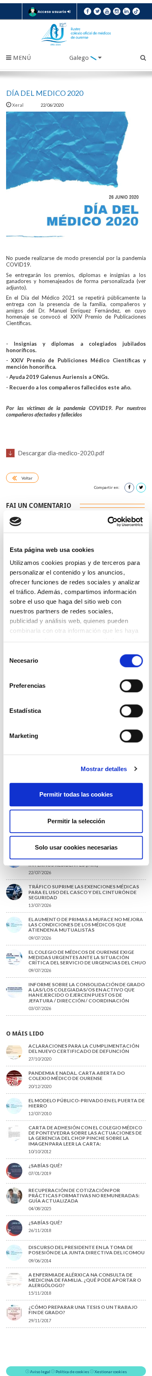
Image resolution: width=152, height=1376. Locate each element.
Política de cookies (72, 1371)
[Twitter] (97, 11)
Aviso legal (40, 1371)
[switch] (131, 685)
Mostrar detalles (104, 768)
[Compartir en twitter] (141, 487)
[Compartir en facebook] (129, 487)
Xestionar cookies (110, 1371)
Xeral (17, 105)
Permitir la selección (76, 821)
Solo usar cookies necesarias (76, 847)
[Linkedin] (126, 11)
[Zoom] (76, 181)
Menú (21, 57)
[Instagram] (116, 11)
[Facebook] (87, 11)
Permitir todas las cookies (76, 794)
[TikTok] (136, 11)
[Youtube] (107, 11)
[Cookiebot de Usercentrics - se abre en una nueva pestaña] (108, 521)
